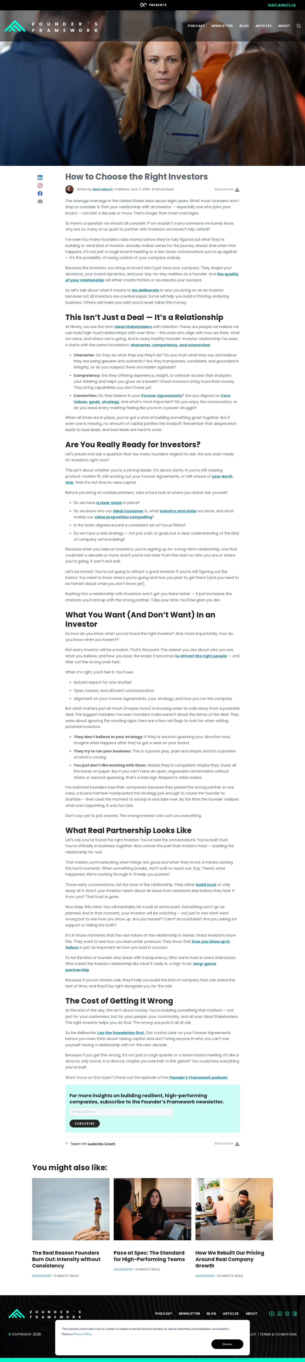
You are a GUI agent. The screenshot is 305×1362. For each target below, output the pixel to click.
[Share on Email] (40, 201)
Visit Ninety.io (282, 5)
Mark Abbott (103, 189)
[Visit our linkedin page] (280, 1313)
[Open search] (299, 26)
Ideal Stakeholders (133, 326)
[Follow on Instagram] (40, 185)
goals (94, 401)
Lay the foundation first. (121, 1032)
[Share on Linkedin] (40, 177)
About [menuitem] (284, 25)
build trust (206, 884)
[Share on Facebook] (40, 193)
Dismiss (227, 1344)
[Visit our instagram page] (287, 1313)
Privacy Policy (82, 1334)
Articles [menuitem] (264, 25)
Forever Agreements (161, 395)
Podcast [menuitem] (196, 25)
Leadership (95, 1143)
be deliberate (145, 290)
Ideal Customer (128, 511)
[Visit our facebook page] (295, 1313)
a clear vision (109, 502)
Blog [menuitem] (244, 25)
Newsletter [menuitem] (222, 25)
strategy (110, 401)
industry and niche (178, 511)
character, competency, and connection (170, 344)
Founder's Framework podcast (198, 1077)
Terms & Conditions (278, 1334)
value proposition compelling (123, 517)
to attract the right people (201, 656)
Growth (109, 1143)
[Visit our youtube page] (271, 1313)
